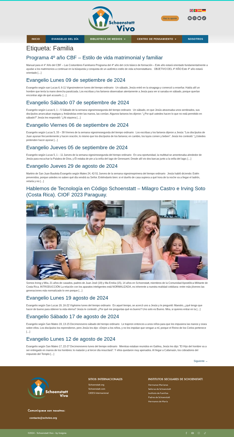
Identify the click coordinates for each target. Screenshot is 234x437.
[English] (192, 10)
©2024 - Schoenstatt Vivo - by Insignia (47, 433)
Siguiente (201, 361)
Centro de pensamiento (155, 39)
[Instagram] (194, 18)
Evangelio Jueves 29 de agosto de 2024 (72, 166)
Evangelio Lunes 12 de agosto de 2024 (70, 339)
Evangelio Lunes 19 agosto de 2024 (67, 298)
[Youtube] (199, 18)
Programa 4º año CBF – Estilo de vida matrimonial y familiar (94, 57)
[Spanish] (200, 10)
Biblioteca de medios (106, 39)
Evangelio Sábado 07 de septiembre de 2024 (77, 102)
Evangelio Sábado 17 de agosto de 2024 (72, 316)
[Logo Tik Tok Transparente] (204, 18)
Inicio (36, 39)
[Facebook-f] (186, 433)
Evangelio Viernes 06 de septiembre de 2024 (77, 125)
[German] (204, 10)
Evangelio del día (65, 39)
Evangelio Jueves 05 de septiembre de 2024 (77, 147)
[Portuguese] (196, 10)
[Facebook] (190, 18)
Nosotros (195, 39)
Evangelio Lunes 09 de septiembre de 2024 (75, 80)
